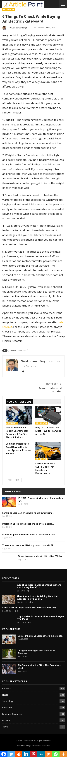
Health (5, 694)
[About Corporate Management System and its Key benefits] (8, 588)
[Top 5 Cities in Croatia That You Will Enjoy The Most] (8, 619)
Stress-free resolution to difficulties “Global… (41, 556)
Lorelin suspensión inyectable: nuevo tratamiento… (28, 513)
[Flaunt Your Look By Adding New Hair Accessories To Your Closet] (8, 599)
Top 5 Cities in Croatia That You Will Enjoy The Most (40, 618)
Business (6, 688)
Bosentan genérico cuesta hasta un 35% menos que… (29, 534)
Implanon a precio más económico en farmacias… (28, 524)
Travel (5, 726)
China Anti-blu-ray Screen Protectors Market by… (30, 607)
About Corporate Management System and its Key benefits (39, 586)
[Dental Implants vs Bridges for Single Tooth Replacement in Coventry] (9, 639)
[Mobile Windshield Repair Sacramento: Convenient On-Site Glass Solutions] (19, 415)
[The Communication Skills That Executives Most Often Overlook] (9, 669)
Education (7, 707)
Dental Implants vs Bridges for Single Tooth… (40, 636)
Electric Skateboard (18, 351)
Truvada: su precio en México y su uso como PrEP (27, 545)
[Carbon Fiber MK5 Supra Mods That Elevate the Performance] (48, 451)
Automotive (8, 10)
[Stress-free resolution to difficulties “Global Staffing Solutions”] (9, 560)
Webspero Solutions (41, 745)
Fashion (6, 720)
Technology (7, 701)
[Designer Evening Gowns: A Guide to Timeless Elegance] (9, 654)
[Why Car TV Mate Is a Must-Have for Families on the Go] (48, 415)
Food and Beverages (12, 714)
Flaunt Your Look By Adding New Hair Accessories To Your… (37, 597)
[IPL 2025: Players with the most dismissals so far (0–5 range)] (9, 502)
